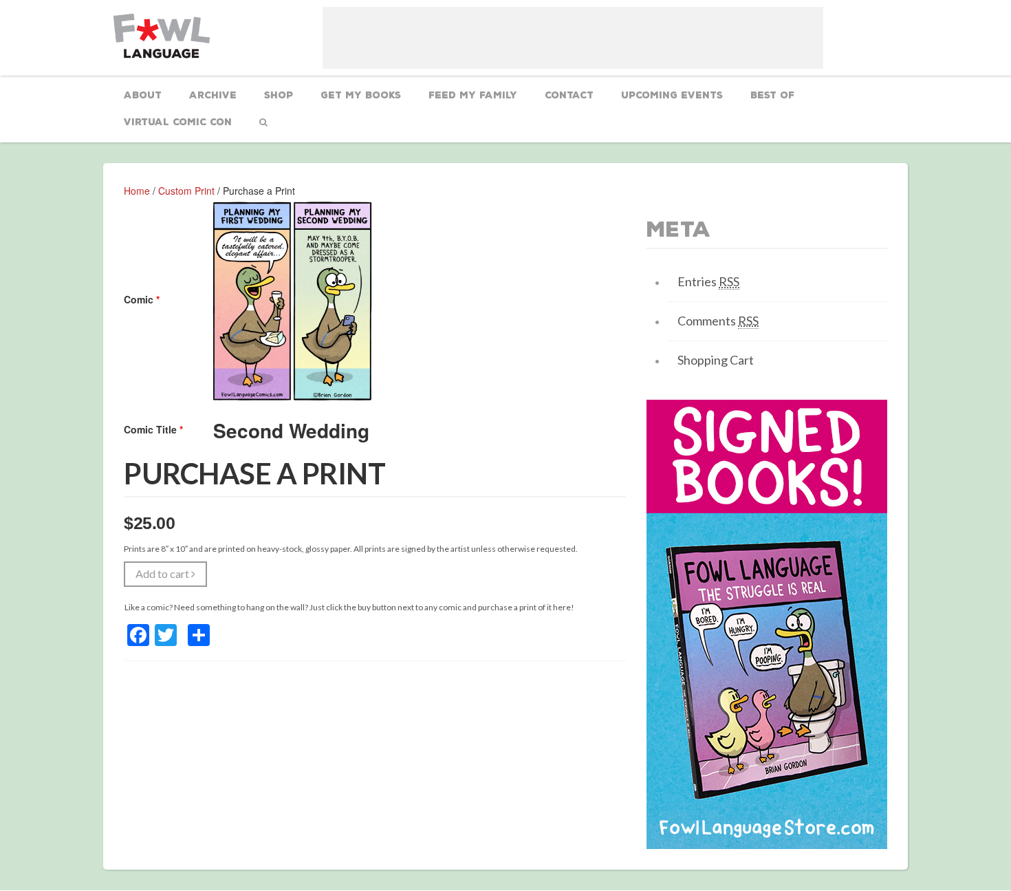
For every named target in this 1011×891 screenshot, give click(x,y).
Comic (142, 299)
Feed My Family (472, 95)
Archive (213, 95)
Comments (718, 320)
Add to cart (163, 573)
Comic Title (153, 429)
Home (137, 190)
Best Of (772, 95)
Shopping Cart (715, 359)
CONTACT (569, 95)
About (143, 95)
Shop (278, 95)
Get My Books (360, 95)
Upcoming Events (672, 95)
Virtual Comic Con (178, 122)
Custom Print (186, 190)
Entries (708, 281)
